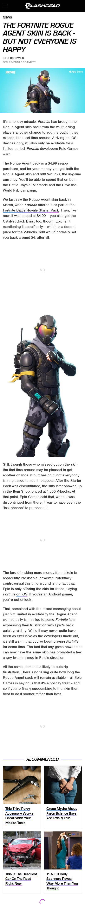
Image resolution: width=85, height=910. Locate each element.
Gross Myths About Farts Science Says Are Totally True (61, 813)
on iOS (21, 594)
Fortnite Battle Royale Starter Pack (31, 210)
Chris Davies (15, 58)
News (7, 17)
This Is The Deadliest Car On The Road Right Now (21, 878)
